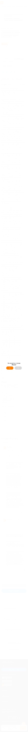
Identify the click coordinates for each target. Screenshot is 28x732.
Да (9, 368)
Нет (18, 368)
